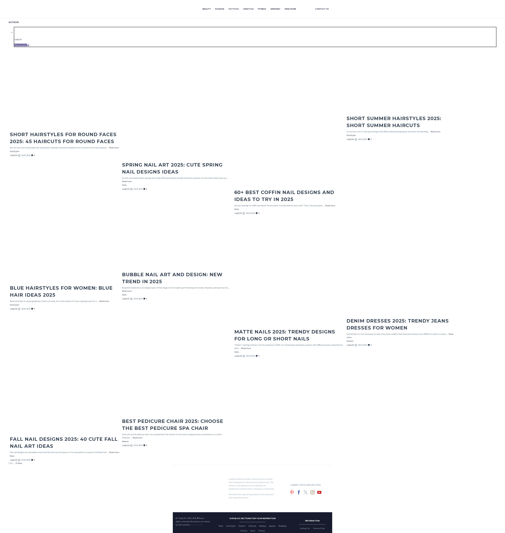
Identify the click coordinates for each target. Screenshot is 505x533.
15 (16, 463)
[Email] (28, 45)
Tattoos (233, 9)
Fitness (262, 9)
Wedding (275, 9)
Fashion (219, 9)
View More (290, 9)
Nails (124, 185)
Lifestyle (248, 9)
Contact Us (322, 9)
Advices (125, 441)
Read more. (114, 147)
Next (20, 463)
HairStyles (14, 151)
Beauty (207, 9)
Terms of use (196, 524)
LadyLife (18, 39)
